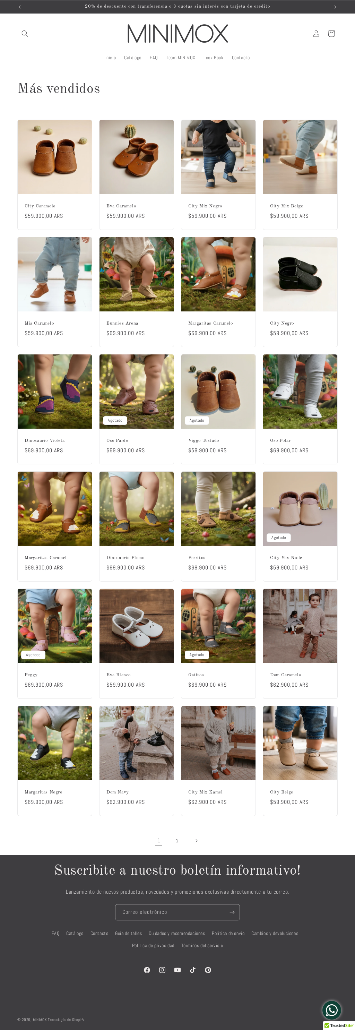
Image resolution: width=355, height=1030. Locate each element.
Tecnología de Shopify (66, 1019)
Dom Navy (117, 792)
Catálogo (75, 933)
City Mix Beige (286, 206)
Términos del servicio (202, 945)
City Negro (282, 323)
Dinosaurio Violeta (45, 440)
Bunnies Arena (122, 323)
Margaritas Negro (43, 792)
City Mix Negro (205, 206)
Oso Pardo (117, 440)
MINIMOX (40, 1019)
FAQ (56, 933)
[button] (25, 33)
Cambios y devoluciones (274, 933)
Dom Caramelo (285, 675)
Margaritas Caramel (46, 558)
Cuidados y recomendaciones (177, 933)
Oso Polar (280, 440)
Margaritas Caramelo (210, 323)
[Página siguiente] (196, 840)
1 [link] (159, 840)
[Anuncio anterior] (19, 7)
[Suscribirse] (232, 912)
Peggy (31, 675)
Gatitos (196, 675)
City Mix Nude (286, 558)
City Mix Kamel (205, 792)
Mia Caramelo (39, 323)
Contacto (99, 933)
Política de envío (228, 933)
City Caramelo (40, 206)
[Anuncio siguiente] (335, 7)
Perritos (197, 558)
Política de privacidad (153, 945)
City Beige (281, 792)
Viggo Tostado (203, 440)
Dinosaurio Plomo (125, 558)
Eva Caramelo (121, 206)
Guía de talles (128, 933)
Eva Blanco (118, 675)
